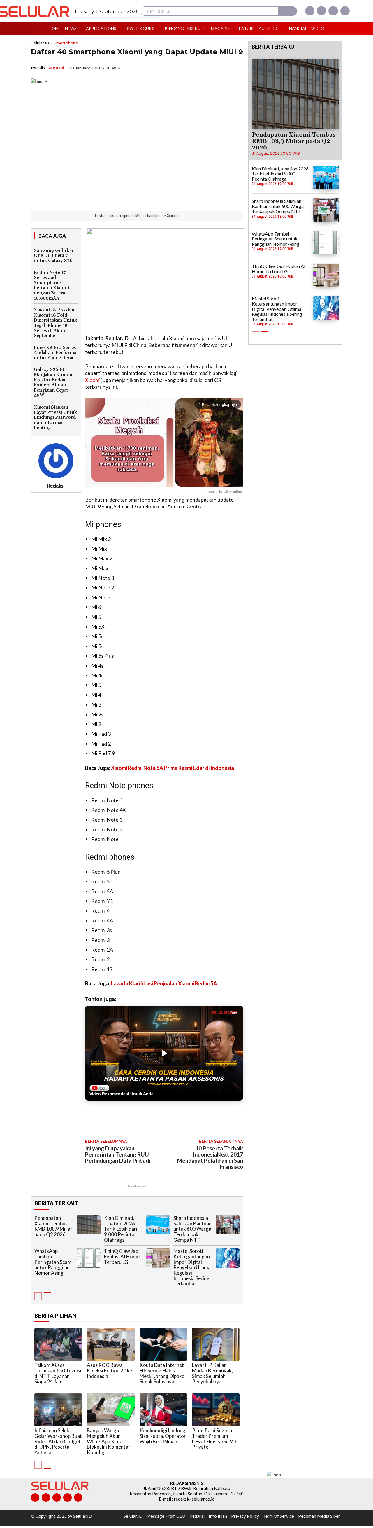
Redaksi (55, 67)
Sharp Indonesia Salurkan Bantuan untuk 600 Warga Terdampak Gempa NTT (192, 1229)
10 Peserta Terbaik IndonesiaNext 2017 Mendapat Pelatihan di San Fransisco (210, 1157)
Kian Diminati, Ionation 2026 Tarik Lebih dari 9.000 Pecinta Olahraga (120, 1229)
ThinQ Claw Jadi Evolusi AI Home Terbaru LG (122, 1256)
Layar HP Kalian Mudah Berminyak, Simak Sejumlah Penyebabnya (212, 1373)
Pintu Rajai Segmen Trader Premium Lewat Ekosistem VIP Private (215, 1438)
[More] (237, 67)
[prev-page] (38, 1296)
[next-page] (47, 1296)
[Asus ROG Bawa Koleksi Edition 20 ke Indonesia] (110, 1344)
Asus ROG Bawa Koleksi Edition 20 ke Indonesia (109, 1370)
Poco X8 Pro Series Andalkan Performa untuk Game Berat (55, 353)
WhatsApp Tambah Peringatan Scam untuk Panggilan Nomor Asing (52, 1262)
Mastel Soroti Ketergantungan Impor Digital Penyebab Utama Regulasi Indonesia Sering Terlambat (192, 1267)
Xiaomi (93, 380)
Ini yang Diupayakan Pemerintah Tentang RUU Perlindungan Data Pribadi (117, 1154)
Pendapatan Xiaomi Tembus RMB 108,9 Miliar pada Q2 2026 (53, 1226)
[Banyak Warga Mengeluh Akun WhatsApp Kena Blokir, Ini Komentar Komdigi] (110, 1409)
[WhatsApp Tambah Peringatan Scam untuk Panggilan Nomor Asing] (89, 1257)
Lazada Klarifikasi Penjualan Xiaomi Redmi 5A (164, 983)
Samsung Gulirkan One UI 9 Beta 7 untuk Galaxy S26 (54, 255)
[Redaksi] (55, 460)
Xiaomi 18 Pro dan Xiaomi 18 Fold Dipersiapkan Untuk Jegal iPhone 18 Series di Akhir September (55, 323)
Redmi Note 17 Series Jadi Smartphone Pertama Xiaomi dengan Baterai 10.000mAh (51, 285)
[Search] (287, 11)
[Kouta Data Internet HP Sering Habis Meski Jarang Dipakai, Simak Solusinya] (163, 1344)
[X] (333, 10)
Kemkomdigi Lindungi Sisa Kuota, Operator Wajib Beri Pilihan (163, 1435)
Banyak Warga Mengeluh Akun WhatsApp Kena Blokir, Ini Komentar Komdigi (108, 1441)
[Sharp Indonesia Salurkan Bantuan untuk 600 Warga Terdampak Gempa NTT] (228, 1224)
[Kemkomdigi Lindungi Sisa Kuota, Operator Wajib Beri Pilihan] (163, 1409)
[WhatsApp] (210, 67)
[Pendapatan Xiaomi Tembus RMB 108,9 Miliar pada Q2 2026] (89, 1224)
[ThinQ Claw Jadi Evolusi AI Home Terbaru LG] (158, 1257)
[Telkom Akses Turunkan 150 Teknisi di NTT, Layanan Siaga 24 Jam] (58, 1344)
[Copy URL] (223, 67)
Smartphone (66, 43)
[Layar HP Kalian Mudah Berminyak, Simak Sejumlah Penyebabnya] (216, 1344)
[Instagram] (321, 10)
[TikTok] (56, 1497)
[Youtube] (345, 10)
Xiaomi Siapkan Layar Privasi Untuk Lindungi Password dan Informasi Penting (55, 417)
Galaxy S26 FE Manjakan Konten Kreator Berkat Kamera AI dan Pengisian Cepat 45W (53, 382)
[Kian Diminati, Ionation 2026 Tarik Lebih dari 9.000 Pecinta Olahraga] (158, 1224)
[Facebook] (309, 10)
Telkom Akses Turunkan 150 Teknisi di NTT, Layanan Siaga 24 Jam (57, 1373)
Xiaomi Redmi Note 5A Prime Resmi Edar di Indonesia (172, 768)
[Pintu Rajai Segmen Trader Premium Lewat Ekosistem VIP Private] (216, 1409)
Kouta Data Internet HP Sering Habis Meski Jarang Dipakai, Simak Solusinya (163, 1373)
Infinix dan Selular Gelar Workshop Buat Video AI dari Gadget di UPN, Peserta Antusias (58, 1441)
